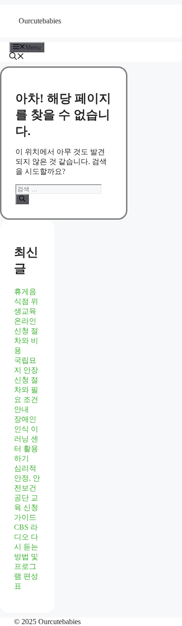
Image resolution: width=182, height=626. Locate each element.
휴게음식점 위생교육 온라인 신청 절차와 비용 (26, 321)
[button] (16, 57)
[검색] (22, 199)
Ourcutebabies (40, 21)
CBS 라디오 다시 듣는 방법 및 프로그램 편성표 (26, 556)
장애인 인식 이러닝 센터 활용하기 (26, 438)
